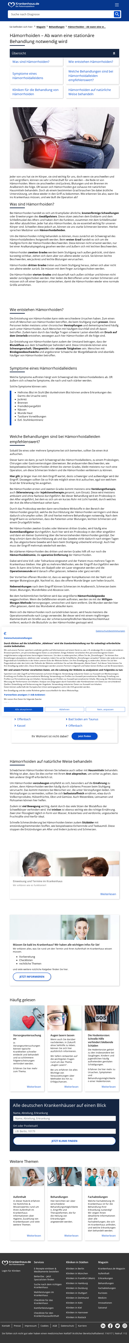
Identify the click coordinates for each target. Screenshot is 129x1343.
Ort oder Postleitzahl (25, 1126)
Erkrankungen (105, 1278)
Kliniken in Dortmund (77, 1297)
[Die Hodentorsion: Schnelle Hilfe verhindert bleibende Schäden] (102, 1048)
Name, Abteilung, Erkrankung (30, 1113)
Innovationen (105, 1302)
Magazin (40, 26)
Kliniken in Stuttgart (76, 1292)
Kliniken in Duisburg (77, 1288)
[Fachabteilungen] (102, 1203)
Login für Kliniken (11, 1270)
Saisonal (102, 1307)
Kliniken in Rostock (76, 1317)
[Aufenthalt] (27, 1203)
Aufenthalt (103, 1273)
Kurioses (102, 1292)
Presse (17, 1325)
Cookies (45, 1325)
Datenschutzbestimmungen (110, 630)
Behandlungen (56, 26)
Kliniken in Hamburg (77, 1283)
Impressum (31, 1325)
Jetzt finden (84, 736)
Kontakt (6, 1325)
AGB (55, 1325)
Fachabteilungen (107, 1288)
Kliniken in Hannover (77, 1312)
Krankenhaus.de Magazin (111, 1268)
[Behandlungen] (64, 1203)
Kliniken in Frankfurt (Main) (80, 1278)
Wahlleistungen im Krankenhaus (44, 1294)
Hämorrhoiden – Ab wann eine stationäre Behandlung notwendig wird (87, 26)
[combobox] (64, 1118)
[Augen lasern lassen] (64, 1048)
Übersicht (19, 53)
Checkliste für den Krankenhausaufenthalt (46, 1314)
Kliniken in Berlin (75, 1268)
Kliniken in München (77, 1273)
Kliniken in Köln (74, 1302)
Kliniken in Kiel (74, 1307)
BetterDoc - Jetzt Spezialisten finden (44, 1278)
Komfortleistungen (44, 1307)
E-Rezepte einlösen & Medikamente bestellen (46, 1270)
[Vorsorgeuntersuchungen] (27, 1048)
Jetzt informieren (32, 976)
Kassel (21, 725)
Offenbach (24, 719)
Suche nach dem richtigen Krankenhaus (48, 1286)
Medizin (102, 1297)
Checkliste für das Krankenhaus (43, 1302)
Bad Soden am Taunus (83, 719)
